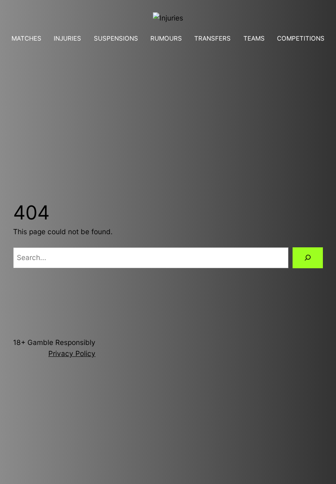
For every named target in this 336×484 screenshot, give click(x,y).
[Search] (308, 257)
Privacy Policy (71, 353)
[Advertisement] (168, 110)
